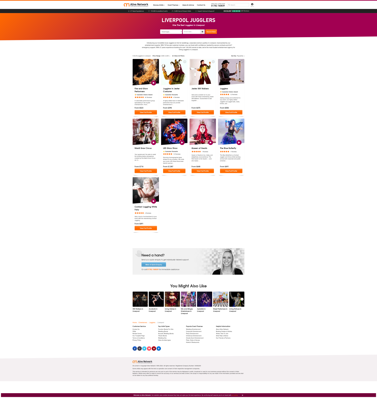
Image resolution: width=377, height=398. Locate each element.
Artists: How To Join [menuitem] (222, 333)
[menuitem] (159, 5)
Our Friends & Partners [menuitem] (223, 338)
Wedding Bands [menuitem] (163, 331)
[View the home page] (136, 5)
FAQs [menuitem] (134, 331)
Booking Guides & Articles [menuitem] (224, 331)
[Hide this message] (242, 395)
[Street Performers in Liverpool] (220, 299)
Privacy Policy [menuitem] (137, 340)
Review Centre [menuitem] (137, 333)
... (147, 104)
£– (161, 56)
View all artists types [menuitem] (164, 340)
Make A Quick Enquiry (153, 264)
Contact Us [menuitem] (136, 329)
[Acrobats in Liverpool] (156, 299)
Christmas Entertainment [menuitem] (193, 336)
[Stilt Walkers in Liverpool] (140, 299)
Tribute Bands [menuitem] (162, 336)
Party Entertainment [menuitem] (192, 333)
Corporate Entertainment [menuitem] (193, 331)
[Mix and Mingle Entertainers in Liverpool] (188, 299)
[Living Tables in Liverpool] (172, 299)
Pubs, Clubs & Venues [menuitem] (193, 340)
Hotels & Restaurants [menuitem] (192, 342)
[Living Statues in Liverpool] (236, 299)
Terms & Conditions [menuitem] (139, 338)
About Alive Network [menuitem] (222, 329)
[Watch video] (154, 83)
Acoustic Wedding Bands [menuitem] (166, 333)
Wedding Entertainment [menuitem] (193, 329)
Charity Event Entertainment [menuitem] (195, 338)
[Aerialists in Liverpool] (204, 299)
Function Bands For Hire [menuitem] (165, 329)
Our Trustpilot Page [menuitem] (139, 336)
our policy (235, 395)
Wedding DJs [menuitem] (162, 338)
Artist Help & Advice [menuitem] (222, 336)
